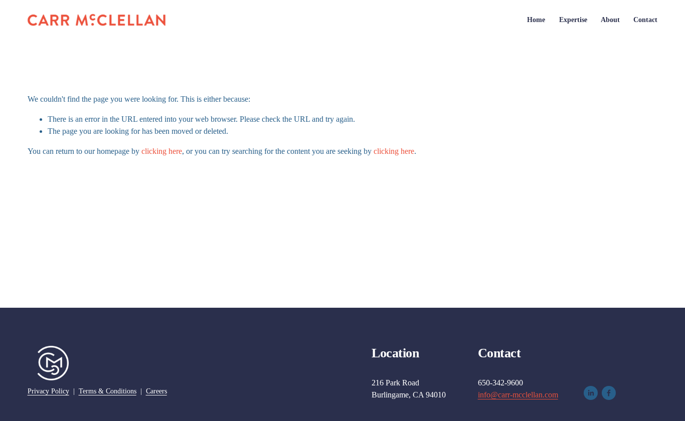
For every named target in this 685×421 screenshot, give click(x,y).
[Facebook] (609, 393)
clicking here (161, 151)
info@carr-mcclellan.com (518, 394)
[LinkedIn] (591, 393)
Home (536, 20)
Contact (645, 20)
